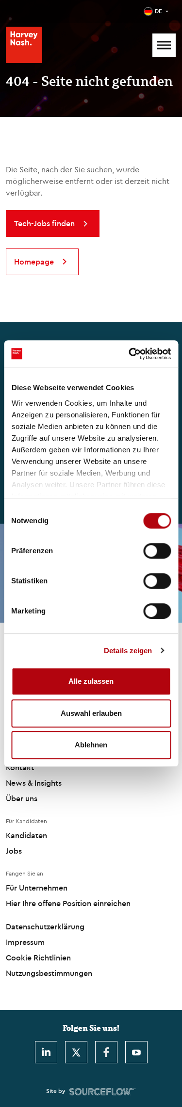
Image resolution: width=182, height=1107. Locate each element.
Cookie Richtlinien (38, 957)
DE (158, 11)
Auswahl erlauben (91, 713)
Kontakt (20, 767)
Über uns (21, 798)
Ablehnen (91, 745)
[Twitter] (76, 1052)
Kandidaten (26, 835)
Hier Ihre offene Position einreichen (68, 903)
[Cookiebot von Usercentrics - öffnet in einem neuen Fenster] (129, 353)
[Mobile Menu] (164, 45)
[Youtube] (136, 1052)
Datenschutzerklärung (45, 926)
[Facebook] (106, 1052)
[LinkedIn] (46, 1052)
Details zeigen (128, 650)
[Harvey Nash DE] (24, 45)
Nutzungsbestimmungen (49, 973)
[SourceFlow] (102, 1091)
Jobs (14, 851)
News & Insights (34, 783)
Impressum (25, 942)
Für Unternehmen (36, 887)
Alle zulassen (91, 681)
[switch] (157, 551)
